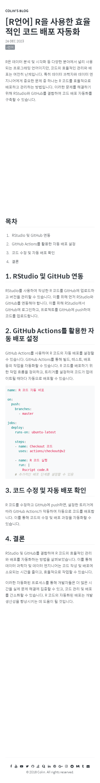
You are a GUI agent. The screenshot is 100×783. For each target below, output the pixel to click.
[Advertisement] (50, 159)
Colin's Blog (16, 10)
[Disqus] (49, 685)
